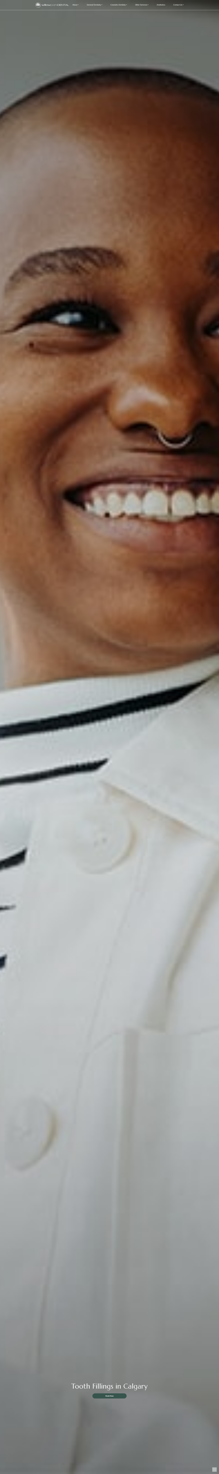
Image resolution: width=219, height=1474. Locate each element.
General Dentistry (94, 5)
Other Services (141, 5)
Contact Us (177, 5)
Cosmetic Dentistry (118, 5)
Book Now (110, 1396)
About (74, 5)
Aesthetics (161, 5)
